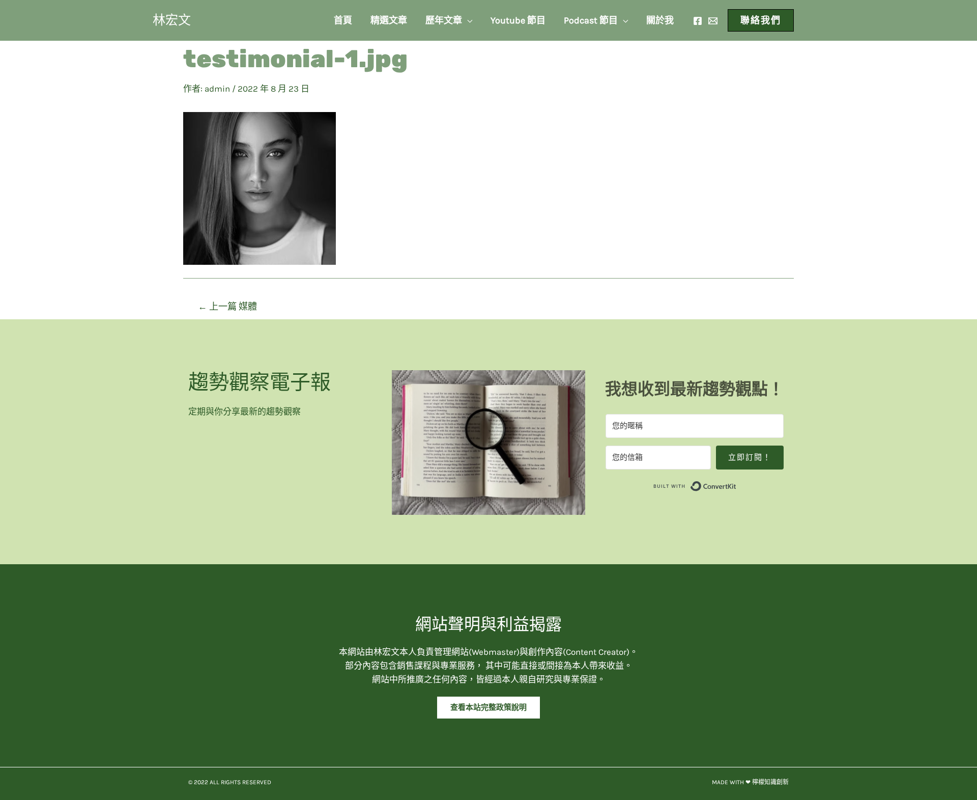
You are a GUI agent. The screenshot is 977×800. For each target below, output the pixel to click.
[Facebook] (697, 20)
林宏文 (172, 20)
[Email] (712, 20)
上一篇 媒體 (227, 306)
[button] (488, 708)
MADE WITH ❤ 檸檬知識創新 (750, 782)
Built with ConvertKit (736, 484)
